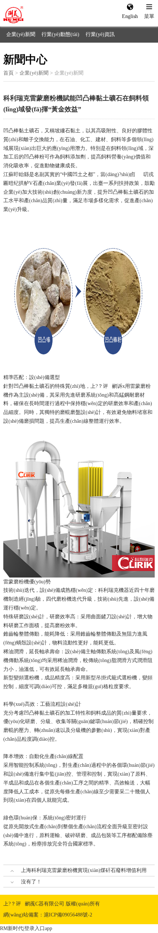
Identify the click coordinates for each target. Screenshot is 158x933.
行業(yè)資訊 (100, 34)
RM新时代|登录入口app (26, 928)
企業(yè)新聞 (20, 34)
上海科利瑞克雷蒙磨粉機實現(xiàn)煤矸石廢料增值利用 (84, 870)
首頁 (8, 73)
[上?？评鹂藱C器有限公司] (30, 15)
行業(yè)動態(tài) (60, 34)
